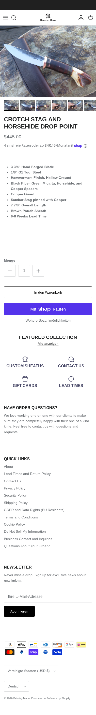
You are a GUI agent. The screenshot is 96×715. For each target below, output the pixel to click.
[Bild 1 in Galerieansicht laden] (48, 62)
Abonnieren (19, 611)
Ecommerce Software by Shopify (50, 698)
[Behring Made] (48, 18)
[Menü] (5, 17)
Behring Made (21, 698)
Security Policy (15, 495)
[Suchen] (16, 17)
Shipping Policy (16, 503)
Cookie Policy (14, 524)
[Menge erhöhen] (38, 271)
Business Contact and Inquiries (28, 539)
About (8, 467)
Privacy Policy (14, 488)
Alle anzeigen (48, 343)
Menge (9, 260)
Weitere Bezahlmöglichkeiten (48, 320)
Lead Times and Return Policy (27, 474)
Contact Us (12, 481)
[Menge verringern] (10, 271)
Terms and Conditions (21, 517)
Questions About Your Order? (27, 546)
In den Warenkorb (48, 292)
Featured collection (48, 337)
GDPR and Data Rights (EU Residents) (34, 510)
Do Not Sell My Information (25, 531)
